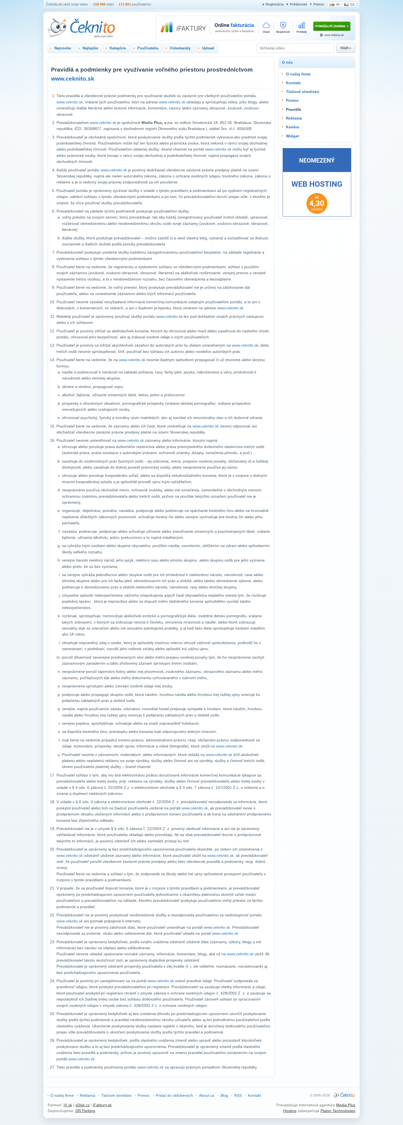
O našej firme (298, 74)
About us (206, 1095)
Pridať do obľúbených (174, 1095)
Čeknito (54, 4)
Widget (292, 136)
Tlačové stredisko (302, 91)
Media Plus (345, 1105)
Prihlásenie (298, 4)
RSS (238, 1095)
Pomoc (318, 4)
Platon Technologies (337, 1111)
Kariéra (292, 127)
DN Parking (85, 1111)
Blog (224, 1095)
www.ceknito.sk (72, 78)
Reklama (294, 118)
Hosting (289, 1111)
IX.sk (68, 1105)
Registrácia (275, 4)
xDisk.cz (82, 1105)
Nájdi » (345, 48)
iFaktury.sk (102, 1105)
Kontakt (293, 83)
